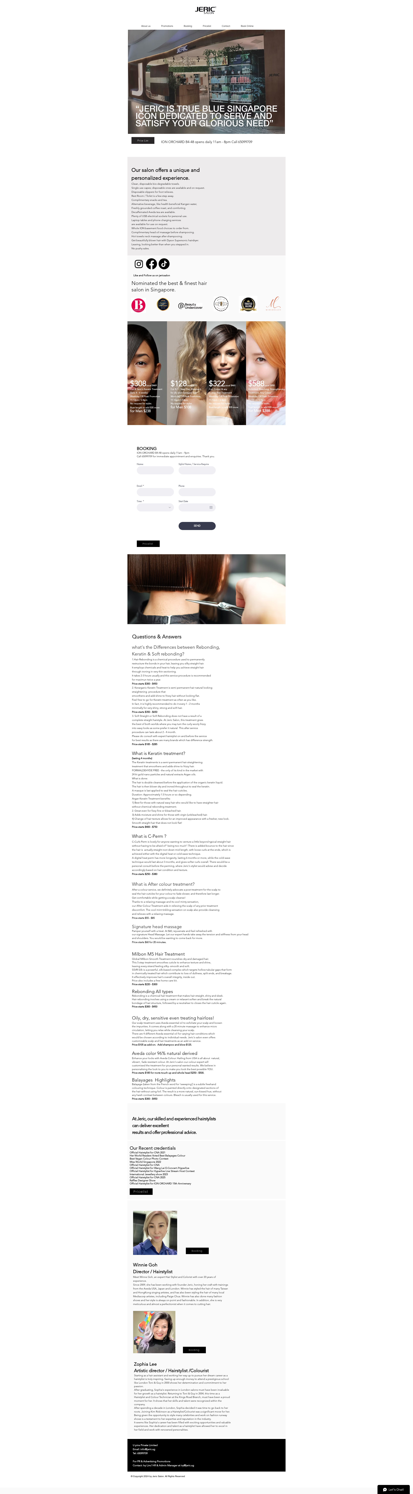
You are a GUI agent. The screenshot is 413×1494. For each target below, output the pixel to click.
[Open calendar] (211, 507)
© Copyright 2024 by (141, 1476)
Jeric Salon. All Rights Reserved (168, 1476)
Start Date (183, 501)
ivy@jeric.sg (187, 1465)
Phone (181, 486)
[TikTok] (164, 263)
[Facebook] (151, 263)
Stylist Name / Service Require (194, 464)
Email (139, 486)
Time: (139, 501)
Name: (140, 464)
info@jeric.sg (147, 1449)
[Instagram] (138, 263)
